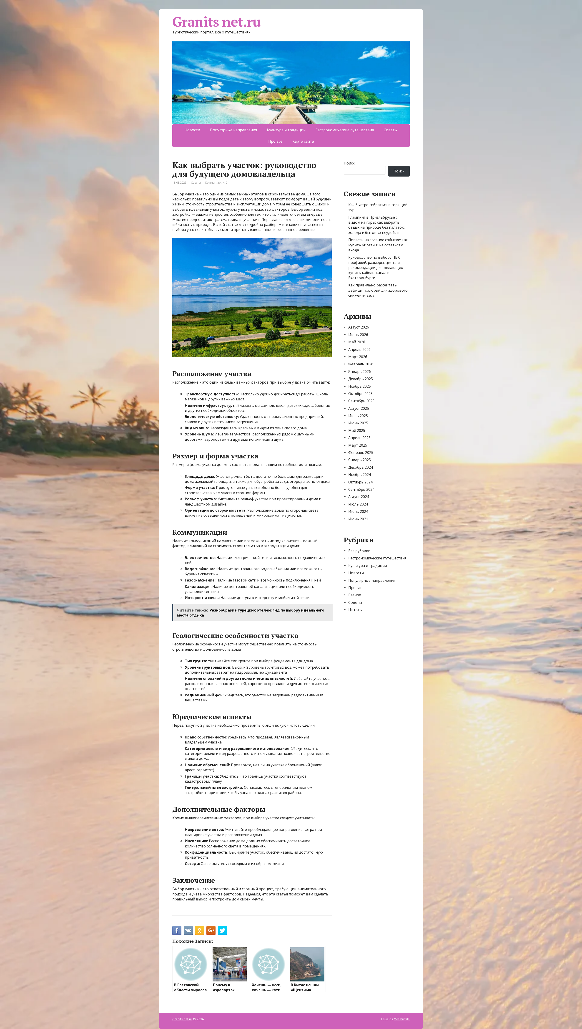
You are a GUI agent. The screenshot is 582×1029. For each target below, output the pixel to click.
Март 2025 (357, 445)
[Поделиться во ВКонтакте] (188, 930)
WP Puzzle (402, 1019)
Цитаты (355, 609)
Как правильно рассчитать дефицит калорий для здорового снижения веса (378, 290)
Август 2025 (358, 408)
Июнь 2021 (358, 518)
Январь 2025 (359, 459)
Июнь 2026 (358, 334)
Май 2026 (356, 341)
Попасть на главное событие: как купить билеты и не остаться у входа (378, 245)
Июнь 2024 (358, 511)
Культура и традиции (286, 129)
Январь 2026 (359, 371)
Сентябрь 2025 (361, 400)
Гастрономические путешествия (345, 129)
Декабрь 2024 (360, 467)
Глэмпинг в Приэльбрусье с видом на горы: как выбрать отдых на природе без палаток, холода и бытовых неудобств (376, 225)
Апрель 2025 (359, 437)
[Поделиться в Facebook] (176, 930)
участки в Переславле (263, 219)
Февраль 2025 (360, 452)
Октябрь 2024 (360, 482)
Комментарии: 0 (216, 183)
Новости (192, 129)
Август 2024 (358, 496)
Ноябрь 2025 (359, 386)
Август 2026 (358, 327)
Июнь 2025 (358, 422)
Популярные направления (233, 129)
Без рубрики (359, 550)
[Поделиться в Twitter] (222, 930)
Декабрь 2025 (360, 378)
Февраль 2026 (360, 364)
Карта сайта (303, 141)
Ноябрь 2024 (359, 474)
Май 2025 (356, 430)
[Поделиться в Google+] (211, 930)
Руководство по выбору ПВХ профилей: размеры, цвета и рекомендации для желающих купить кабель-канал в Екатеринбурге (375, 267)
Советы (390, 129)
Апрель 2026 (359, 349)
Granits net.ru (216, 21)
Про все (275, 141)
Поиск (349, 163)
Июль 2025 (358, 415)
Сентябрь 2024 (361, 489)
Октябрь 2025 (360, 393)
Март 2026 (357, 356)
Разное (354, 594)
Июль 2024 (358, 504)
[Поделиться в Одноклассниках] (199, 930)
